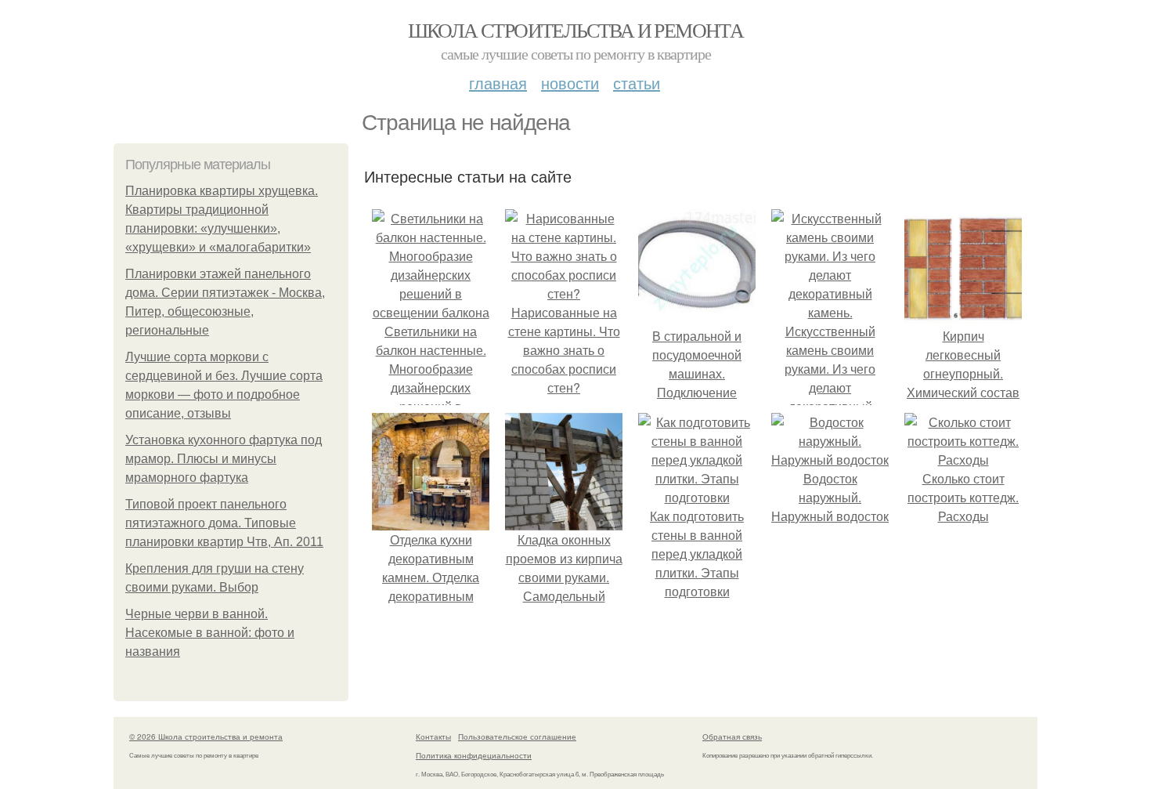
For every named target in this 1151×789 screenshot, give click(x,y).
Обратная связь (732, 736)
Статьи (636, 82)
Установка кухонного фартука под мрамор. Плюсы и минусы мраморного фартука (223, 458)
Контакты (433, 736)
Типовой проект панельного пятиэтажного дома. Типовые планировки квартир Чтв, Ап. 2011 (224, 523)
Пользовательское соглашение (517, 736)
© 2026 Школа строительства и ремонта (206, 736)
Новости (570, 82)
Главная (498, 82)
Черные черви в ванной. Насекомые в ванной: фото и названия (209, 632)
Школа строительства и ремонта (576, 29)
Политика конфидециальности (474, 755)
